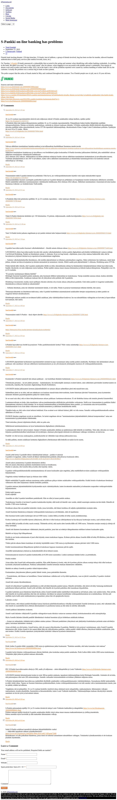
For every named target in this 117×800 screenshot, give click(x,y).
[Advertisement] (43, 32)
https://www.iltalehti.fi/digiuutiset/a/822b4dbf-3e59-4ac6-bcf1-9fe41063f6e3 (33, 459)
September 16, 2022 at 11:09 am (15, 224)
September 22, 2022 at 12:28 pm (15, 637)
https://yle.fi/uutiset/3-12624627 (16, 178)
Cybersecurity (10, 51)
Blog (7, 14)
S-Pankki (14, 63)
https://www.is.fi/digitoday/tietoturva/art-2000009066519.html (88, 233)
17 (6, 53)
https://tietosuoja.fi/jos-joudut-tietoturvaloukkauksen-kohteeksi (27, 330)
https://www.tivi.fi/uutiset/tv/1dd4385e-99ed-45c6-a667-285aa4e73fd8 (30, 733)
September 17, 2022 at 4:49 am (15, 321)
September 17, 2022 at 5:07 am (15, 370)
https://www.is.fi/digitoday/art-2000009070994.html (19, 87)
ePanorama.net (6, 2)
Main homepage (11, 20)
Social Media (10, 18)
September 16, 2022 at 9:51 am (15, 190)
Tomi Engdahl (10, 47)
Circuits (8, 16)
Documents (9, 8)
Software (8, 10)
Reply (7, 135)
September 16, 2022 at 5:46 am (15, 167)
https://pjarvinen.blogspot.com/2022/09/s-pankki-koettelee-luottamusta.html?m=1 (30, 99)
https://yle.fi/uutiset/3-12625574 (16, 121)
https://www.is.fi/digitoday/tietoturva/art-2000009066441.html (93, 379)
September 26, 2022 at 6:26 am (15, 699)
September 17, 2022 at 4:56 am (15, 336)
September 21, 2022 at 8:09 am (15, 446)
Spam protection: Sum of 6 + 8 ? (12, 767)
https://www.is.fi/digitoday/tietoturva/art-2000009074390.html (65, 315)
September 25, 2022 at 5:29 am (15, 660)
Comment (4, 784)
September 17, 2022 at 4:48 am (15, 305)
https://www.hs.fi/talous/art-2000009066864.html (18, 101)
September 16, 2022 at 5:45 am (15, 110)
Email (3, 758)
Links (7, 6)
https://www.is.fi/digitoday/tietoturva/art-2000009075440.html (90, 248)
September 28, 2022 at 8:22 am (15, 720)
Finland (19, 51)
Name (3, 754)
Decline (84, 798)
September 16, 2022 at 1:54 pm (15, 239)
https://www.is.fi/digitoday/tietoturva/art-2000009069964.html (23, 89)
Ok (80, 798)
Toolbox (8, 12)
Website (4, 763)
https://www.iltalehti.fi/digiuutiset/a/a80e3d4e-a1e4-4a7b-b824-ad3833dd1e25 (29, 91)
